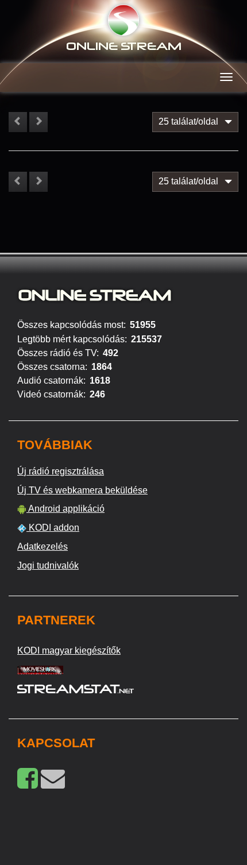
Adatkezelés (42, 546)
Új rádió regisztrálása (60, 471)
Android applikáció (65, 508)
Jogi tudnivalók (48, 565)
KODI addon (52, 527)
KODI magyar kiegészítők (69, 650)
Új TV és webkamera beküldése (82, 490)
